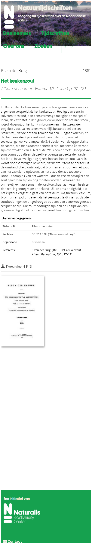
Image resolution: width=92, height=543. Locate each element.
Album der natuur (16, 88)
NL (65, 46)
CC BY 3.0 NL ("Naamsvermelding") (54, 234)
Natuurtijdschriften (45, 7)
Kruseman (38, 242)
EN (71, 46)
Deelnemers (17, 33)
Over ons (13, 45)
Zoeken (43, 45)
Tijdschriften (55, 33)
